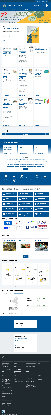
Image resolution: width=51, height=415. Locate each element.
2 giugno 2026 (38, 103)
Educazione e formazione (18, 372)
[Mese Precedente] (5, 134)
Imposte (22, 162)
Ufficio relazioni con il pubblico (7, 393)
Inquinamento (29, 162)
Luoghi (39, 369)
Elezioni (33, 161)
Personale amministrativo (6, 369)
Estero (37, 161)
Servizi (18, 9)
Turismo (27, 371)
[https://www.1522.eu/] (42, 227)
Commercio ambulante (15, 161)
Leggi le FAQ (28, 384)
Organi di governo (5, 368)
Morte (15, 164)
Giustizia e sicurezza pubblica (31, 363)
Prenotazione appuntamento (31, 386)
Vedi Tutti (25, 169)
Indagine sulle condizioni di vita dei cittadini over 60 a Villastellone (7, 105)
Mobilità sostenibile (10, 164)
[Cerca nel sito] (46, 5)
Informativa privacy (29, 378)
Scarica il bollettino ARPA (8, 313)
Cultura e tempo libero (17, 371)
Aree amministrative (5, 363)
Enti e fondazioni (5, 366)
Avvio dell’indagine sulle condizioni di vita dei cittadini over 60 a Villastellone (23, 76)
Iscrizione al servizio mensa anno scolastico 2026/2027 (7, 75)
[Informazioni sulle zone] (18, 293)
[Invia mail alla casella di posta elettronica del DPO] (6, 403)
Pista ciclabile (29, 164)
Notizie (39, 363)
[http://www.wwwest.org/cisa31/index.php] (18, 223)
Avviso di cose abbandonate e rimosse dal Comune (41, 50)
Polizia (33, 164)
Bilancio (36, 159)
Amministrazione (6, 9)
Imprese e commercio (29, 364)
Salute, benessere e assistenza (31, 366)
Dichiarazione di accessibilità (18, 381)
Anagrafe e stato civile (18, 364)
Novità (13, 9)
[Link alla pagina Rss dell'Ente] (38, 378)
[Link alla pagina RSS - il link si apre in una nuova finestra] (38, 5)
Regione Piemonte (5, 1)
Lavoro (37, 162)
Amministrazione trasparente (31, 382)
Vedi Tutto (25, 256)
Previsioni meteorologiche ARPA (22, 287)
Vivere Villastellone (25, 9)
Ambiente (15, 363)
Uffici (3, 372)
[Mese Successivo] (45, 134)
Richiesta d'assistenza (29, 387)
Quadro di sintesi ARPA (19, 313)
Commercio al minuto (8, 161)
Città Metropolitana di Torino (19, 379)
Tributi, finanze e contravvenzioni (31, 368)
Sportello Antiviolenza (11, 28)
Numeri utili (4, 396)
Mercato (45, 162)
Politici (3, 371)
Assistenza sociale (26, 159)
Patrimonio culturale (23, 164)
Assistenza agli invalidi (19, 159)
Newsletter (40, 379)
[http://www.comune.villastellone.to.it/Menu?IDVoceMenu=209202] (10, 228)
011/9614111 (7, 383)
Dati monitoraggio (5, 411)
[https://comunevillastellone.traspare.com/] (31, 227)
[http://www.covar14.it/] (31, 223)
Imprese (25, 162)
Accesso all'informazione (9, 159)
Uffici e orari (4, 394)
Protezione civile (37, 164)
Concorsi (30, 161)
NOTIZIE (6, 26)
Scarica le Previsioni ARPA (9, 287)
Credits (21, 411)
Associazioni (32, 159)
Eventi (39, 371)
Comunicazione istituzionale (24, 161)
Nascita (18, 164)
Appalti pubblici (16, 366)
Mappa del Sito (29, 411)
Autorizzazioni (16, 368)
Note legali (28, 379)
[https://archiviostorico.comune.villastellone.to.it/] (42, 223)
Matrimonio (41, 162)
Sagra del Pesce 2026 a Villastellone (23, 51)
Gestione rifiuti (7, 162)
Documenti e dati (5, 364)
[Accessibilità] (3, 412)
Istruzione (33, 162)
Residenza (42, 164)
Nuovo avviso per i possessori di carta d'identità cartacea (7, 52)
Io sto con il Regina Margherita (23, 104)
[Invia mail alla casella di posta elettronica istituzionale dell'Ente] (7, 387)
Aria (14, 159)
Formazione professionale (42, 161)
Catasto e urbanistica (17, 369)
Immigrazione (18, 162)
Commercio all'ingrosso (41, 159)
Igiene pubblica (12, 162)
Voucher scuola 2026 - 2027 (38, 74)
